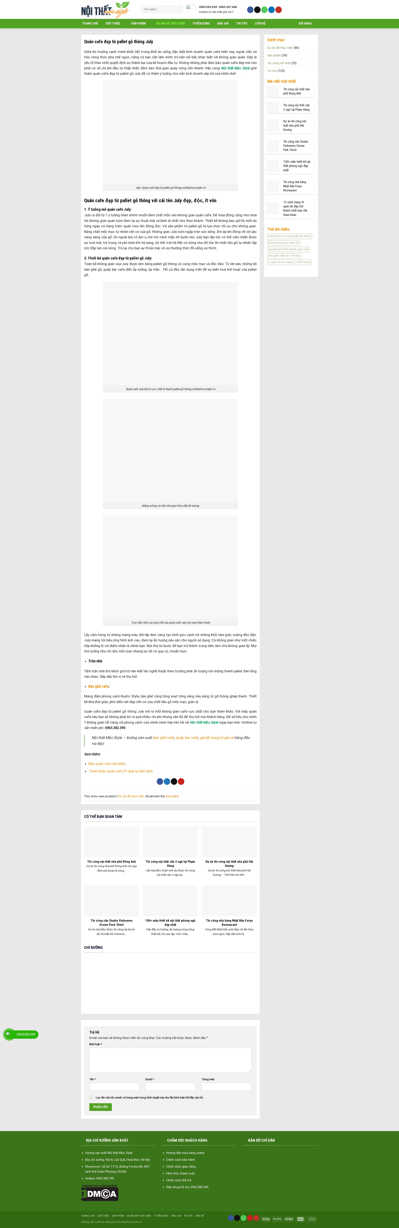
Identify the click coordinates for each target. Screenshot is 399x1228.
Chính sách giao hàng (181, 1166)
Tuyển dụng (201, 23)
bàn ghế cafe (163, 737)
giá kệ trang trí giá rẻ (216, 737)
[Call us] (264, 9)
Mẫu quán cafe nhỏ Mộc (106, 764)
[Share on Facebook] (160, 781)
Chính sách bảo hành (180, 1160)
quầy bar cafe (186, 737)
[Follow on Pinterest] (250, 1218)
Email (149, 1079)
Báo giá (223, 23)
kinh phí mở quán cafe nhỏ (283, 242)
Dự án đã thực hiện (170, 23)
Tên (92, 1079)
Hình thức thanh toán (180, 1173)
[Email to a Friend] (174, 781)
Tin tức (242, 23)
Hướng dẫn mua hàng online (185, 1153)
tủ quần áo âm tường (280, 262)
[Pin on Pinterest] (181, 781)
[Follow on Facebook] (250, 9)
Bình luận (95, 1044)
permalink (172, 796)
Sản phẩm (138, 23)
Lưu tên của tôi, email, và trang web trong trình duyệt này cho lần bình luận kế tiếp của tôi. (149, 1097)
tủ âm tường (303, 262)
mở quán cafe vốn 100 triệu (284, 255)
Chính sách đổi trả (178, 1180)
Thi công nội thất (278, 63)
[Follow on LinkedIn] (271, 9)
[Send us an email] (257, 9)
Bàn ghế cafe (98, 686)
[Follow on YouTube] (278, 9)
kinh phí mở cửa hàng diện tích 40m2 (289, 236)
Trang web (208, 1079)
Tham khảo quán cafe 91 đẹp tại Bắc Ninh (121, 771)
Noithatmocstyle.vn (130, 1221)
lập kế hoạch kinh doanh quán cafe (288, 249)
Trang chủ (90, 23)
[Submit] (177, 9)
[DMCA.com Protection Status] (99, 1193)
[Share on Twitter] (167, 781)
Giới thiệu (113, 23)
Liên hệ (260, 23)
